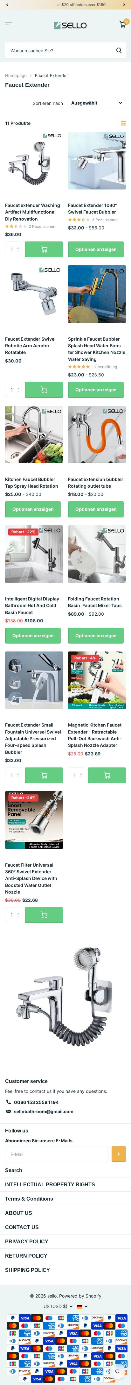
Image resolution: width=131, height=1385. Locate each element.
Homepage (16, 75)
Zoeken (119, 50)
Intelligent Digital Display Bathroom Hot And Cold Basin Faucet (32, 605)
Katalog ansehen (8, 24)
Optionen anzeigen (96, 249)
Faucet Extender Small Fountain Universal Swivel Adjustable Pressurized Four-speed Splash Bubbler (33, 738)
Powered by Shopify (80, 1295)
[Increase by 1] (19, 243)
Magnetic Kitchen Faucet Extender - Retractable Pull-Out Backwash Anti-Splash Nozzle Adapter (95, 735)
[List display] (123, 123)
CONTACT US (22, 1227)
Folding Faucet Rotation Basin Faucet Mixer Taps (95, 602)
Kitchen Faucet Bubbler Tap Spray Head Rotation (31, 483)
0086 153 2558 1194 (36, 1102)
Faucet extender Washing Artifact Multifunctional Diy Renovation (32, 211)
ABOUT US (18, 1213)
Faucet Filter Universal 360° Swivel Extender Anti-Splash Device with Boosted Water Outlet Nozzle (31, 878)
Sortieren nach (48, 103)
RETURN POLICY (26, 1256)
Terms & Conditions (29, 1199)
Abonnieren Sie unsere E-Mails (38, 1140)
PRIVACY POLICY (26, 1241)
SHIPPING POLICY (27, 1270)
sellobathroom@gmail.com (43, 1111)
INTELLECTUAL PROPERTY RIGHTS (50, 1184)
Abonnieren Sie (119, 1154)
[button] (7, 4)
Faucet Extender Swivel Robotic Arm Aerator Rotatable (30, 345)
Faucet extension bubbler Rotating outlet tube (95, 483)
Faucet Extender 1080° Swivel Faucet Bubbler (92, 208)
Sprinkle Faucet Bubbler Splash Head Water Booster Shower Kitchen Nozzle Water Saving (96, 349)
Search (13, 1170)
